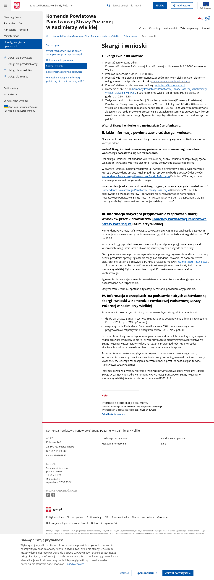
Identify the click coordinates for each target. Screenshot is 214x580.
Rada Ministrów (13, 23)
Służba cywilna (75, 517)
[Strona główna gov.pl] (17, 5)
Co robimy (154, 28)
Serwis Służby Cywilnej (16, 100)
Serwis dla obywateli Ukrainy (21, 108)
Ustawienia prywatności (104, 523)
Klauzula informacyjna (114, 443)
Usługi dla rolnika (17, 76)
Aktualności (170, 28)
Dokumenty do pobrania (59, 60)
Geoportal (162, 517)
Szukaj (160, 5)
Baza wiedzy (10, 94)
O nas (142, 28)
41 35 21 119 (53, 474)
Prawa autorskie (120, 517)
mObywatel (183, 6)
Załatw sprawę (189, 28)
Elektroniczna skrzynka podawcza (64, 71)
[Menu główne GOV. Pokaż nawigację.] (5, 5)
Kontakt (205, 28)
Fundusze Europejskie (173, 438)
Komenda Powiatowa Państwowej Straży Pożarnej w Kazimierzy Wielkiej (79, 21)
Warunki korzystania (143, 517)
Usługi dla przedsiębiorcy (22, 64)
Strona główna (16, 17)
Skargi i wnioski (54, 65)
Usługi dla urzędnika (19, 70)
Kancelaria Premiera (16, 29)
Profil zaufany (11, 88)
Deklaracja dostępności (114, 438)
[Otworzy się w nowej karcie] (48, 495)
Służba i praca (53, 45)
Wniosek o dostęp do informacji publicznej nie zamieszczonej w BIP (65, 79)
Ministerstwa (11, 36)
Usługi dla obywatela (19, 57)
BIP (106, 517)
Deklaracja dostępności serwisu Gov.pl (67, 523)
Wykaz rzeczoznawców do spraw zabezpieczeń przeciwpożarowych (64, 52)
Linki (163, 443)
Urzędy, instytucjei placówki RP (14, 44)
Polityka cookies (55, 517)
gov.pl (57, 509)
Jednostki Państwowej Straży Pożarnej (51, 5)
